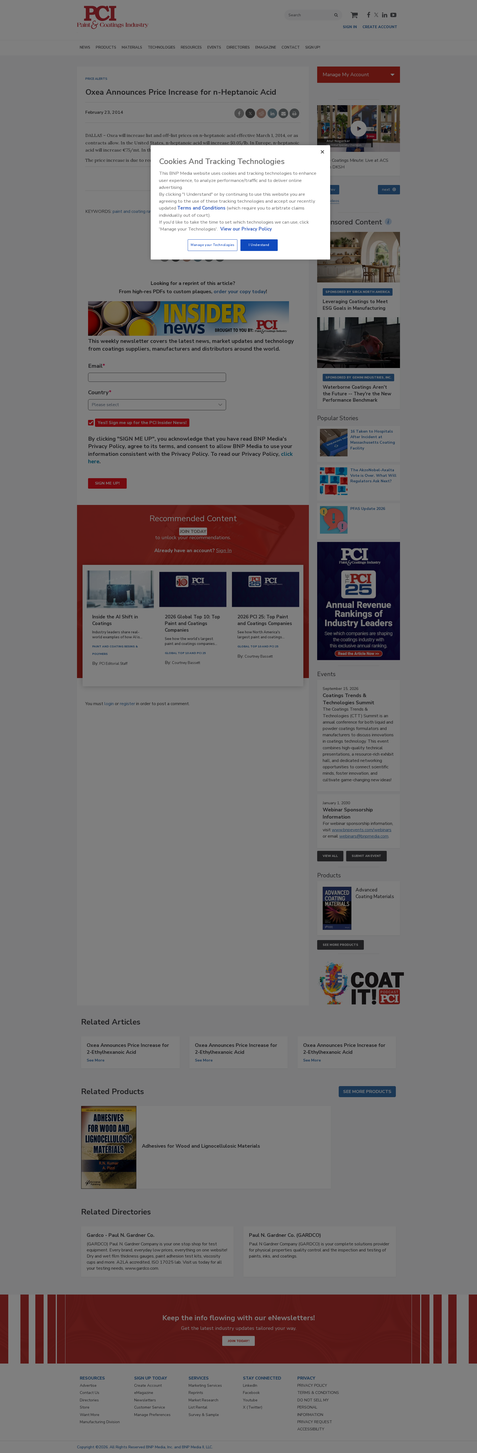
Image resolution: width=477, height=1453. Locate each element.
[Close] (322, 152)
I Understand (259, 245)
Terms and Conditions (201, 208)
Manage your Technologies (212, 245)
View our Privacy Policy (246, 229)
